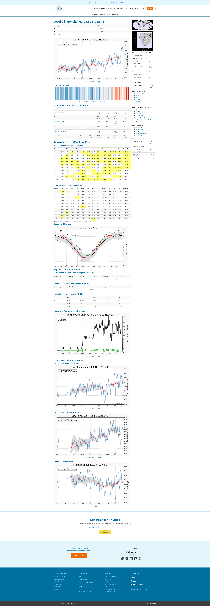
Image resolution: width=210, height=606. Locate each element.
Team (106, 581)
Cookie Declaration (70, 603)
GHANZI (138, 111)
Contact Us (135, 574)
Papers (56, 589)
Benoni (138, 99)
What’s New (83, 579)
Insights (137, 8)
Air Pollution (110, 8)
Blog (80, 589)
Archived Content (137, 585)
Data (80, 576)
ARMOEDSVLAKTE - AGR (143, 119)
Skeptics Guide (58, 581)
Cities (108, 14)
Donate (150, 8)
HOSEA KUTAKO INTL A (143, 117)
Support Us (79, 555)
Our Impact (108, 579)
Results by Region (59, 579)
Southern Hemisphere (60, 131)
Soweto (138, 95)
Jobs (106, 586)
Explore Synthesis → (116, 2)
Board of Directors (110, 584)
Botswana (100, 26)
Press (144, 8)
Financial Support (110, 591)
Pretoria (138, 97)
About (132, 8)
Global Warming (99, 8)
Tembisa (138, 101)
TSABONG (139, 113)
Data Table (87, 81)
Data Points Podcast (85, 591)
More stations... (140, 122)
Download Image (96, 81)
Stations (115, 14)
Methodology (57, 586)
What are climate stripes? (86, 101)
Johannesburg (140, 93)
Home (56, 603)
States (102, 14)
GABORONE (139, 115)
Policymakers (83, 594)
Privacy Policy (61, 603)
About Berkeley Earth (111, 576)
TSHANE (138, 109)
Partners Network (110, 589)
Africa (56, 126)
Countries (95, 14)
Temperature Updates (60, 576)
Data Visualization (122, 8)
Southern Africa (59, 121)
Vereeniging (139, 104)
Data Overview (58, 584)
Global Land (57, 136)
